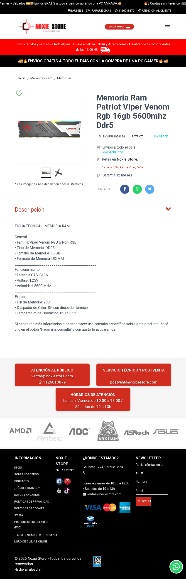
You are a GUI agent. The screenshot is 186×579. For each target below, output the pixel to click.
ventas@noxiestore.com (52, 376)
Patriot (137, 136)
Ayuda (18, 515)
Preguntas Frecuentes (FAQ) (31, 524)
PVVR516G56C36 (113, 136)
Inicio (22, 78)
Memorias (64, 78)
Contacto (21, 481)
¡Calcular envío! (112, 152)
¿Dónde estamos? (27, 488)
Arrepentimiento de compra (37, 535)
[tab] (93, 208)
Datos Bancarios (27, 494)
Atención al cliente (156, 10)
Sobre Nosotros (26, 474)
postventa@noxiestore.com (133, 382)
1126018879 (126, 10)
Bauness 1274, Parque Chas (90, 10)
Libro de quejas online (30, 541)
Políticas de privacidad (31, 501)
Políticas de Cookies (29, 508)
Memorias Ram (41, 78)
